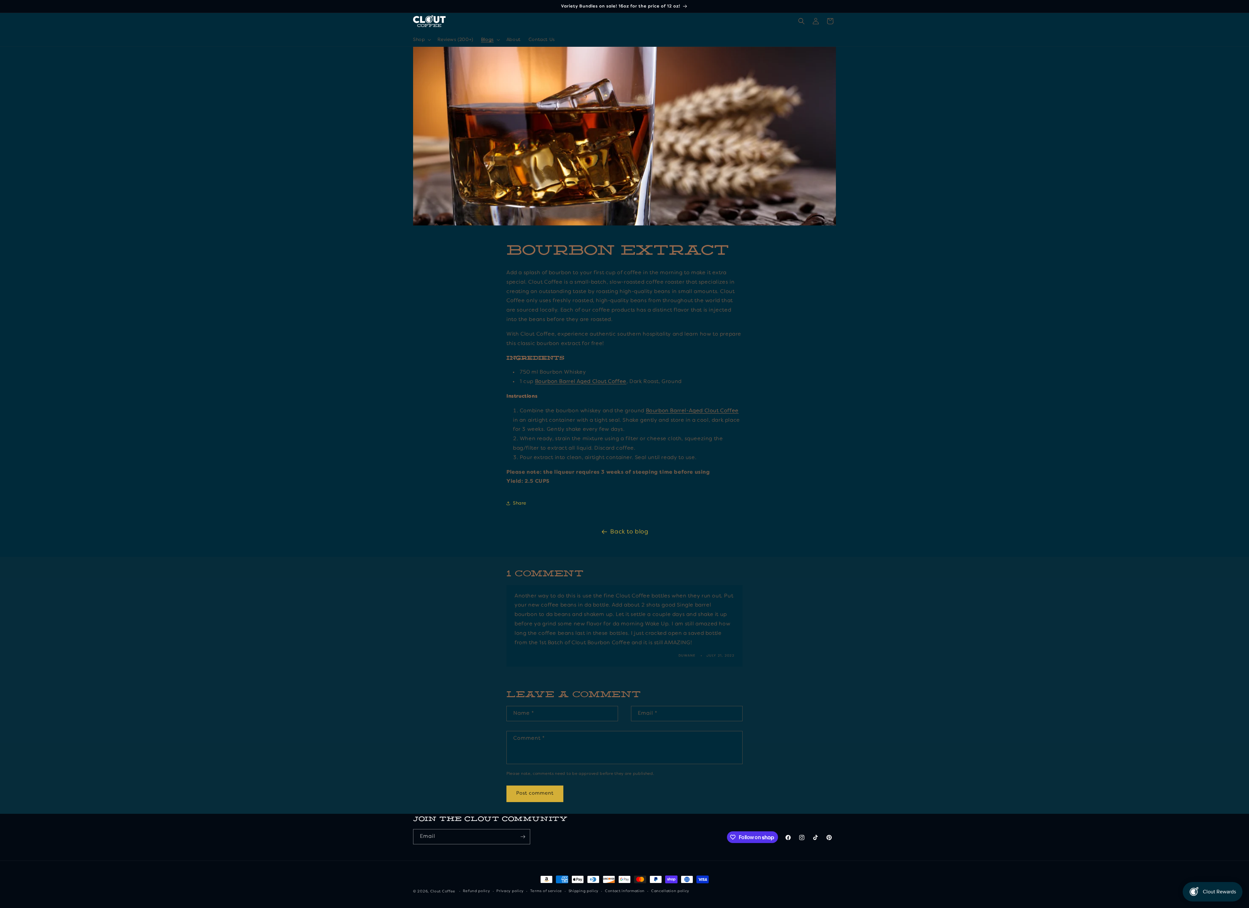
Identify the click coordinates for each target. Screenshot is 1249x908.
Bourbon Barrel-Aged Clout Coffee (692, 411)
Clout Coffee (442, 891)
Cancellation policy (670, 891)
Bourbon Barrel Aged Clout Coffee (580, 381)
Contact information (625, 891)
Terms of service (546, 891)
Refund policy (476, 891)
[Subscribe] (523, 836)
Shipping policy (584, 891)
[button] (421, 39)
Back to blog (629, 532)
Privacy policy (510, 891)
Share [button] (519, 503)
